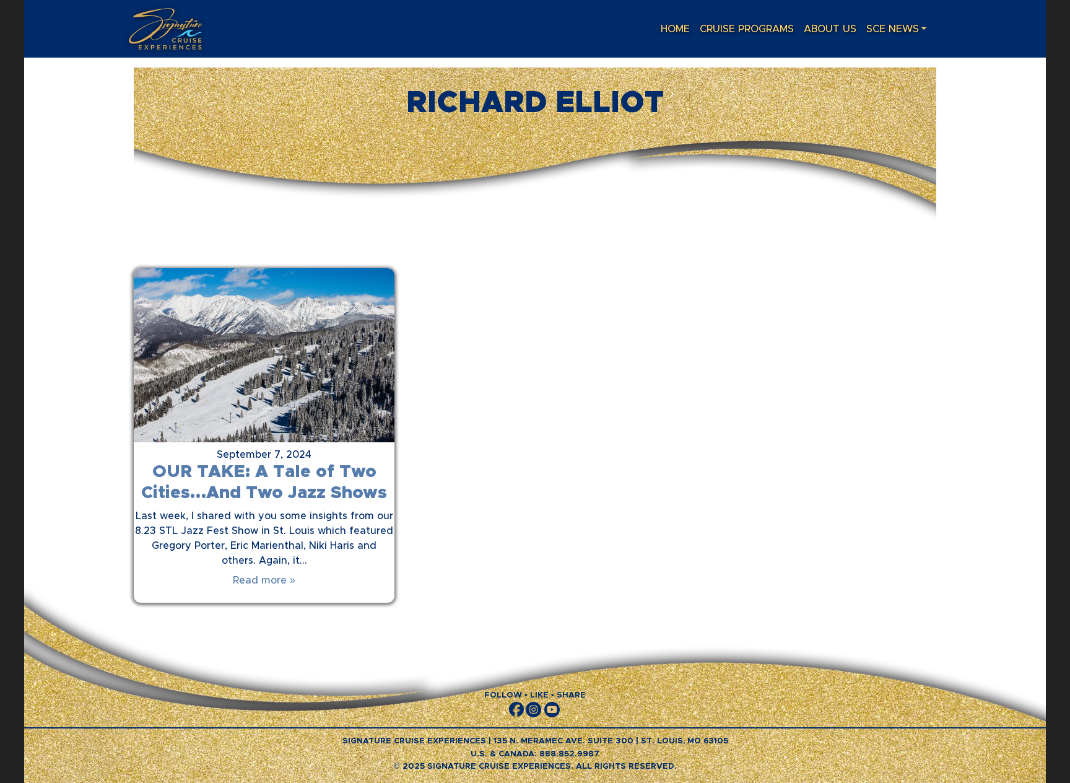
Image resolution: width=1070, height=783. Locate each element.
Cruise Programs (747, 29)
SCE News (892, 29)
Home (675, 29)
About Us (830, 29)
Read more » (264, 580)
